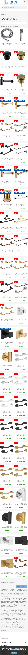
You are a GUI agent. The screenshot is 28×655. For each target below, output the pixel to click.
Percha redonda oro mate (7, 365)
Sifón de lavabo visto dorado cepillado (7, 113)
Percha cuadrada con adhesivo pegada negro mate (21, 551)
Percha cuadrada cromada (21, 319)
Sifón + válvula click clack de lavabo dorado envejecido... (21, 183)
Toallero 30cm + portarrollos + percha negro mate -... (7, 159)
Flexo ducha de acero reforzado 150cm (7, 44)
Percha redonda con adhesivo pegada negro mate (7, 528)
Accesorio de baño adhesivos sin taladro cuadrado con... (21, 390)
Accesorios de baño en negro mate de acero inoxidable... (7, 298)
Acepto (14, 652)
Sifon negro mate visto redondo (7, 90)
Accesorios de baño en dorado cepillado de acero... (7, 137)
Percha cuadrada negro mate (7, 343)
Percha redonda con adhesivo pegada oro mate (21, 527)
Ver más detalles (21, 651)
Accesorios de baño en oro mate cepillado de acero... (21, 274)
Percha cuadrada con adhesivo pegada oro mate (7, 572)
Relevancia (14, 23)
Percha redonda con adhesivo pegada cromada (21, 504)
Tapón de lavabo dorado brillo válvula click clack (7, 205)
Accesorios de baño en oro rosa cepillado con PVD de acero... (7, 252)
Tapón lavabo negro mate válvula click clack (7, 67)
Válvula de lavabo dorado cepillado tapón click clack (21, 90)
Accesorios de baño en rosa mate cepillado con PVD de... (21, 573)
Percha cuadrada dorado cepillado (21, 343)
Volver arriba (21, 586)
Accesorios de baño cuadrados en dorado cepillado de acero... (21, 229)
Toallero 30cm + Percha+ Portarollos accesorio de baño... (21, 137)
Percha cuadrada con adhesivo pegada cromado (7, 550)
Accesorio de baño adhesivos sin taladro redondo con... (21, 367)
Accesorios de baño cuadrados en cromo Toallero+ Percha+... (21, 206)
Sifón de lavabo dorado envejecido (7, 182)
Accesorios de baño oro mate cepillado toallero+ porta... (7, 321)
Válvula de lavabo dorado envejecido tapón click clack (21, 68)
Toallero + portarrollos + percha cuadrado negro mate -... (7, 229)
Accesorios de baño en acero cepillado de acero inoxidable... (21, 298)
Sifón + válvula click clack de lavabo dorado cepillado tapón (21, 114)
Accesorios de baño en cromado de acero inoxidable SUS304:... (21, 252)
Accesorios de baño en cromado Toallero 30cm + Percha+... (21, 160)
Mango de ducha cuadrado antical (21, 44)
